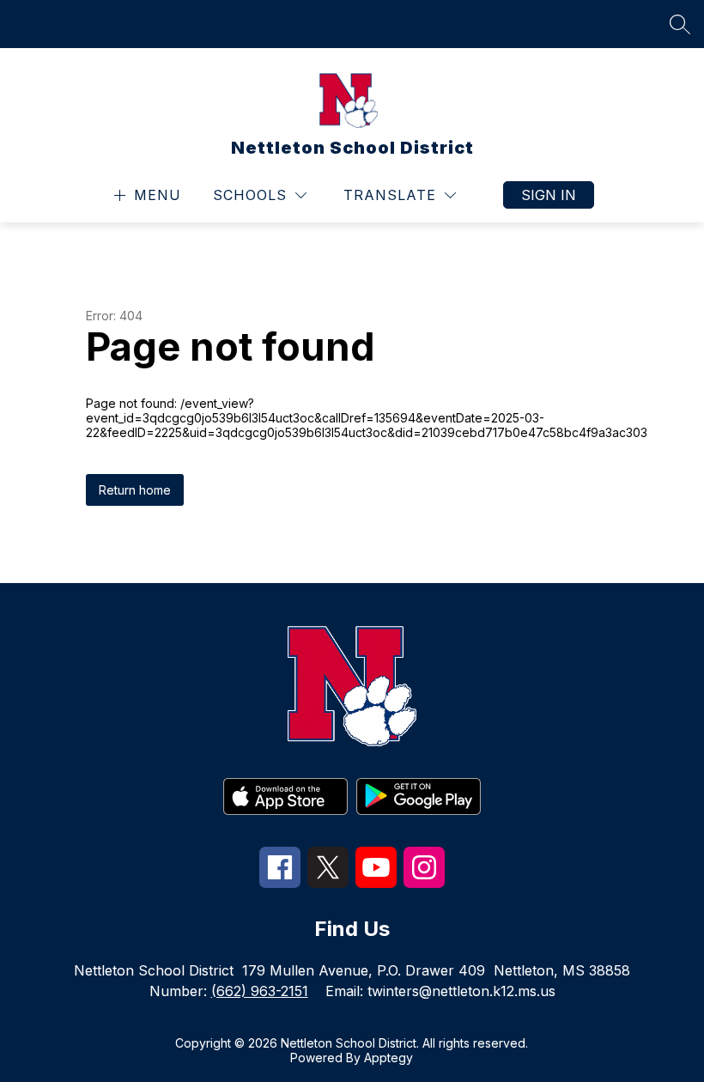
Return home (135, 490)
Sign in (548, 195)
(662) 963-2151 (259, 991)
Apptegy (388, 1057)
